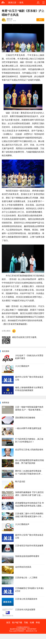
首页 (8, 623)
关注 (40, 19)
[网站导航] (43, 2)
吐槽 (32, 623)
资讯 (21, 2)
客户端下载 (17, 623)
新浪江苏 (12, 2)
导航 (26, 623)
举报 (38, 623)
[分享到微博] (14, 331)
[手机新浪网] (3, 2)
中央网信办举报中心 (23, 627)
